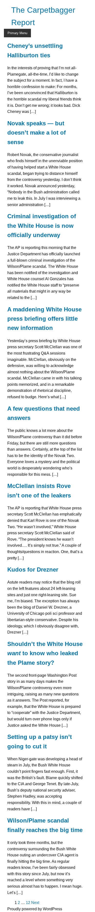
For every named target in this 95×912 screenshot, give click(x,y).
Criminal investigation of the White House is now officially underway (41, 225)
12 (28, 903)
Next (35, 903)
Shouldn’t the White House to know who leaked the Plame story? (45, 653)
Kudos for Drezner (32, 569)
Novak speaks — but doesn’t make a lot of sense (36, 132)
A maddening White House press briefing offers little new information (44, 318)
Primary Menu (17, 33)
